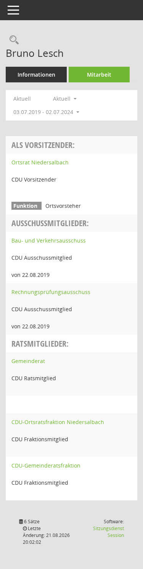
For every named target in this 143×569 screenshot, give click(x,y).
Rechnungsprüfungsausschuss (50, 292)
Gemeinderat (28, 361)
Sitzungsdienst (108, 531)
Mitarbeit (99, 74)
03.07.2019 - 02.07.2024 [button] (44, 112)
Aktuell (22, 98)
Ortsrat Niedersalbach (40, 162)
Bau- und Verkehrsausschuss (48, 240)
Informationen (36, 74)
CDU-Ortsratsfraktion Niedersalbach (57, 422)
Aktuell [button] (62, 98)
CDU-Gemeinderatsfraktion (45, 465)
